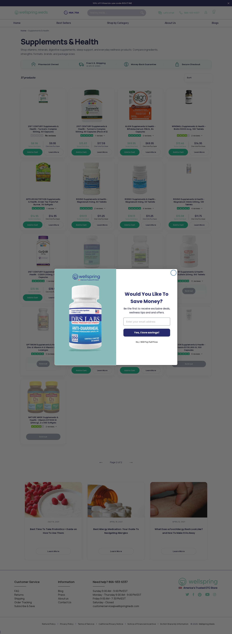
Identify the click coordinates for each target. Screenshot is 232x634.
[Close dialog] (173, 273)
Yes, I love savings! (146, 332)
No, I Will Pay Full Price (147, 341)
